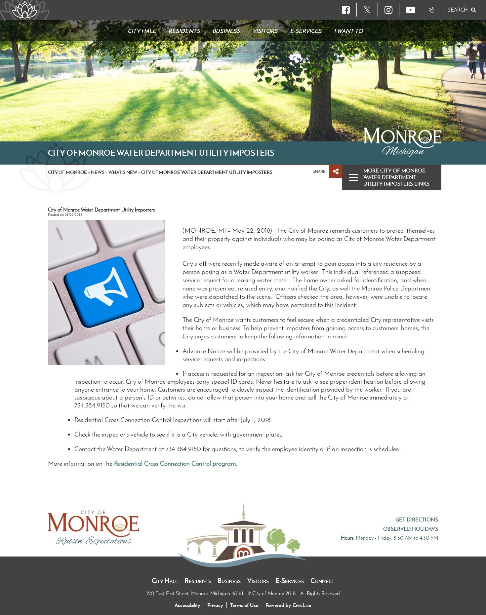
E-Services (289, 580)
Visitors (258, 580)
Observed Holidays (410, 528)
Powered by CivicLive (288, 605)
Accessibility (187, 605)
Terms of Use (244, 605)
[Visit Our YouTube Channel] (410, 10)
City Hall (165, 580)
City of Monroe (67, 172)
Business (229, 580)
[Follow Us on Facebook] (346, 10)
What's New (122, 172)
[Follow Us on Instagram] (388, 10)
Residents (197, 580)
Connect (322, 580)
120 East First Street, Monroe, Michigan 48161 (195, 593)
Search (458, 10)
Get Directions (416, 519)
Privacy (215, 605)
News (97, 172)
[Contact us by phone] (431, 10)
